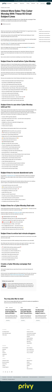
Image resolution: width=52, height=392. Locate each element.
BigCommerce (29, 360)
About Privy (4, 363)
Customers (33, 3)
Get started (9, 3)
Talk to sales (4, 334)
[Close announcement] (50, 1)
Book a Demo (43, 3)
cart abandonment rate (10, 175)
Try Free (48, 3)
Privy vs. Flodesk (30, 352)
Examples (4, 349)
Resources (22, 3)
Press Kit (4, 352)
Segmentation (29, 343)
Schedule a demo (5, 360)
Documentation (5, 347)
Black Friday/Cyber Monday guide (17, 274)
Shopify (28, 362)
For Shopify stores (5, 331)
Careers (3, 365)
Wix (27, 367)
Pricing (28, 3)
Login (37, 3)
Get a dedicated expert (6, 333)
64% (9, 43)
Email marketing (30, 338)
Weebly (28, 365)
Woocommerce (29, 368)
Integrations (4, 354)
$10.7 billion (29, 47)
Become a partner (5, 362)
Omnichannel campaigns (31, 333)
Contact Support (5, 367)
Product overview (30, 331)
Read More (8, 320)
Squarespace (29, 363)
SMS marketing (29, 339)
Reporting (28, 341)
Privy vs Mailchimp (30, 349)
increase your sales (18, 212)
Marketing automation (31, 334)
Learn (3, 355)
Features (15, 3)
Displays (28, 336)
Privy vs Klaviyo (29, 347)
